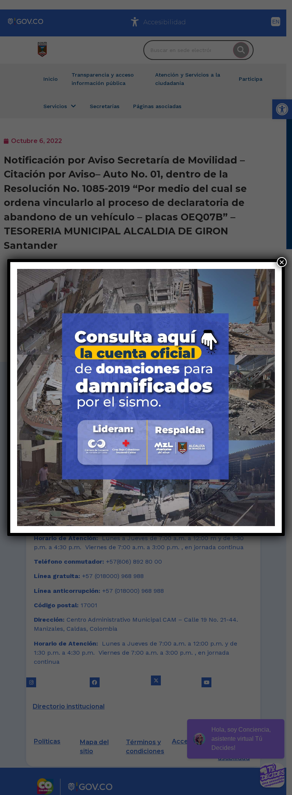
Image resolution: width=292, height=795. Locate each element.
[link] (146, 397)
